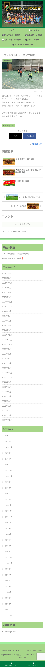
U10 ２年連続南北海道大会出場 (15, 253)
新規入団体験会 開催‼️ (13, 258)
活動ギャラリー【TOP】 (11, 650)
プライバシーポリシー (33, 650)
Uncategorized (9, 125)
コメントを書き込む (22, 224)
